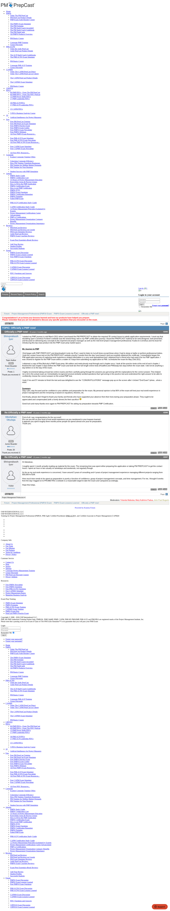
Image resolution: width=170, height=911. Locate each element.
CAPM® (9, 70)
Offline (11, 363)
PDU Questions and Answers (21, 273)
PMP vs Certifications (18, 217)
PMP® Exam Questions (19, 192)
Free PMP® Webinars (18, 132)
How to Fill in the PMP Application (23, 184)
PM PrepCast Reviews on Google (22, 230)
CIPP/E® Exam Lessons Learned (22, 280)
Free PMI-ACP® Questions (16, 589)
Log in (4, 635)
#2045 (165, 332)
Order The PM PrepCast (19, 16)
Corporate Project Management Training (20, 571)
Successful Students (17, 248)
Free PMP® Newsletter (14, 585)
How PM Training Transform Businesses (25, 163)
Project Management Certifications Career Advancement (30, 845)
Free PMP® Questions (14, 587)
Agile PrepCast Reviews (19, 234)
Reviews (9, 226)
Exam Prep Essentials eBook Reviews (24, 240)
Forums (5, 294)
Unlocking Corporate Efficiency (22, 161)
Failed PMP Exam (16, 199)
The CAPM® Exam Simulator (21, 82)
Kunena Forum (89, 508)
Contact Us (10, 562)
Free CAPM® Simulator (14, 591)
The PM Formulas (16, 26)
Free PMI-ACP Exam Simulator (22, 138)
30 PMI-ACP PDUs (17, 103)
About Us (9, 544)
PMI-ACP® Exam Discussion (21, 261)
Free (7, 119)
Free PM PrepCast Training (20, 122)
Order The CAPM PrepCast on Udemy (24, 74)
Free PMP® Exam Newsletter (21, 130)
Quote (165, 408)
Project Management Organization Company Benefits (29, 849)
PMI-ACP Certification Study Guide (23, 203)
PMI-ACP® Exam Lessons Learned (23, 263)
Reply (160, 408)
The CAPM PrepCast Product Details (24, 78)
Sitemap (8, 569)
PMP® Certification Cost (19, 178)
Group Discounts (16, 45)
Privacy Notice (11, 554)
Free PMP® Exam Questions (20, 257)
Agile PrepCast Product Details (21, 51)
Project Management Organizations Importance (27, 223)
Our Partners (10, 550)
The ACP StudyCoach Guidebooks (23, 55)
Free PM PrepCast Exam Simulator (23, 124)
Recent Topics (17, 294)
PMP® (8, 13)
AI (7, 115)
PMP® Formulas (16, 196)
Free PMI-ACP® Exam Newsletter (23, 140)
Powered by (79, 508)
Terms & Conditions (13, 552)
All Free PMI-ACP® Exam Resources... (25, 142)
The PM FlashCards (17, 32)
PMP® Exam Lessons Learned (21, 255)
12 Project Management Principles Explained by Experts (30, 843)
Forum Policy (30, 294)
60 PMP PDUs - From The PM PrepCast (25, 92)
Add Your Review (16, 244)
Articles (9, 174)
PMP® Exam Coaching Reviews (22, 236)
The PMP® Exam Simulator (20, 24)
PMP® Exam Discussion (19, 253)
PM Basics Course (17, 38)
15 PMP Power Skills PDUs (20, 97)
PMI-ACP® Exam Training (16, 607)
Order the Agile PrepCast (19, 49)
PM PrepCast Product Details (21, 18)
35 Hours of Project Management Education (26, 180)
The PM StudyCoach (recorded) (22, 28)
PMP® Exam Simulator (14, 603)
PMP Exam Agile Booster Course (22, 20)
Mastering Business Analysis (16, 595)
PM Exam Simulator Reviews (21, 232)
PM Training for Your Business (21, 167)
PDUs (8, 90)
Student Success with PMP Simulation (24, 171)
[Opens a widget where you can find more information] (160, 907)
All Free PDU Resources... (20, 153)
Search (41, 294)
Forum (8, 250)
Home (8, 11)
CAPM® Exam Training (15, 609)
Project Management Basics (16, 593)
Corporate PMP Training (19, 43)
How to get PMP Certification (21, 188)
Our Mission (10, 548)
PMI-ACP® (10, 47)
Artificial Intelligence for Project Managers (25, 117)
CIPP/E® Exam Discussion (20, 278)
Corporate (9, 155)
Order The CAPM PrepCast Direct (23, 72)
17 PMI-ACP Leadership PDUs (21, 105)
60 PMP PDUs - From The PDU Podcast (25, 95)
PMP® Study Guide (17, 176)
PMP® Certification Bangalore (21, 194)
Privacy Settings (11, 577)
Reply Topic (9, 323)
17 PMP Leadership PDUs (20, 99)
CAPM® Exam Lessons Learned (22, 269)
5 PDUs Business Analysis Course (22, 113)
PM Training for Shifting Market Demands (25, 165)
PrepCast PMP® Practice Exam (17, 613)
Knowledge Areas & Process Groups (23, 182)
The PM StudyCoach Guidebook (22, 30)
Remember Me (146, 307)
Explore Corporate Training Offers (22, 157)
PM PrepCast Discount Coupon (17, 575)
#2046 (165, 412)
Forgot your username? (160, 305)
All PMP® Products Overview (21, 34)
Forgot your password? (14, 639)
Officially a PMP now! (90, 314)
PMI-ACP (70, 516)
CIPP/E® (9, 88)
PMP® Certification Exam (19, 186)
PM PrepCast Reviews (18, 228)
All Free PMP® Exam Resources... (23, 134)
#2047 (165, 457)
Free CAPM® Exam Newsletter (22, 149)
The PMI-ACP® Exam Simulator (22, 57)
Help (7, 564)
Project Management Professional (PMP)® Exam (32, 314)
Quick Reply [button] (154, 408)
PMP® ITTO (15, 190)
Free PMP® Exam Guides (19, 128)
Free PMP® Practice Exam (20, 126)
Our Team (9, 546)
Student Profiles (16, 246)
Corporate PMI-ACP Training (21, 65)
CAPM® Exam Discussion (20, 267)
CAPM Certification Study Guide (22, 207)
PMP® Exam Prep (12, 611)
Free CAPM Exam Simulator (20, 147)
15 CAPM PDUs (16, 109)
